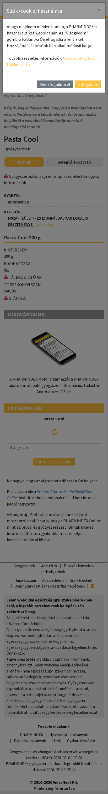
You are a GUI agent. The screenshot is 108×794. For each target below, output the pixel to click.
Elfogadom (88, 84)
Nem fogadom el (55, 84)
